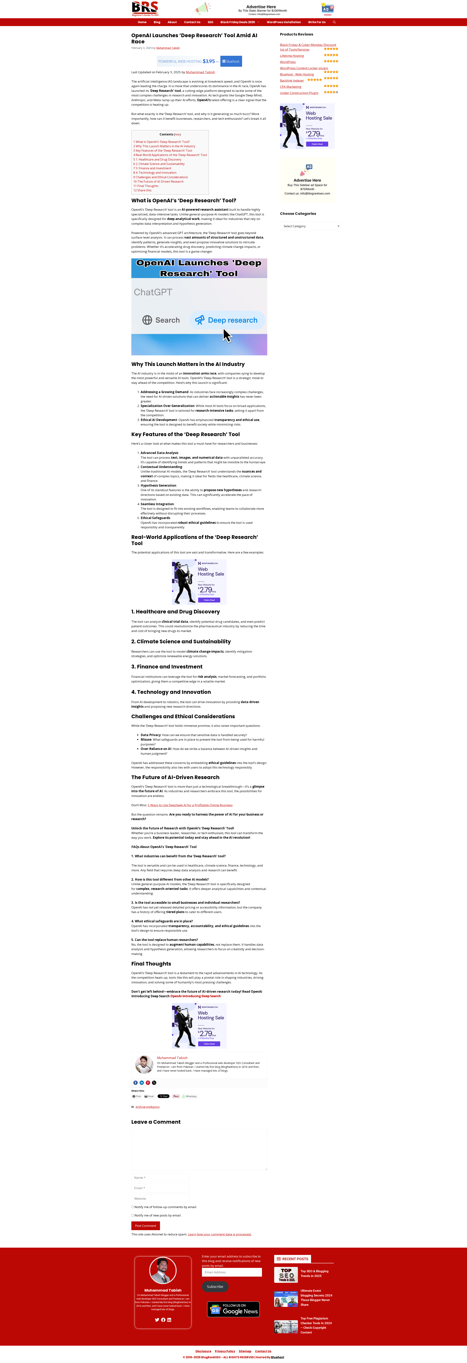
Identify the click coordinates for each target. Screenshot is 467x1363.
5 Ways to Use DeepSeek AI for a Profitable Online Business (190, 805)
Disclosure (203, 1351)
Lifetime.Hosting (292, 56)
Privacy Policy (225, 1351)
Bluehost (277, 1357)
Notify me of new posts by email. (158, 1215)
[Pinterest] (148, 1083)
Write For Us (317, 22)
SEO (210, 22)
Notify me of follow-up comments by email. (165, 1207)
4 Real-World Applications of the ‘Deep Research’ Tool (170, 155)
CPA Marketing (290, 87)
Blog (157, 22)
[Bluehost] (199, 65)
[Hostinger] (199, 604)
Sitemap (245, 1351)
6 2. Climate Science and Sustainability (159, 164)
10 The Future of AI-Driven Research (158, 182)
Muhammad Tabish (200, 72)
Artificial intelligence (148, 1107)
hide (177, 134)
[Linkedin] (142, 1083)
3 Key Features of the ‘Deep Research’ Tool (162, 151)
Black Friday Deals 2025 (238, 22)
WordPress (288, 62)
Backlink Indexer (292, 80)
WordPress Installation (284, 22)
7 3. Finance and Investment (152, 168)
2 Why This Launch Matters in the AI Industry (164, 146)
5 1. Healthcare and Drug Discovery (157, 159)
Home (142, 22)
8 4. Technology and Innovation (154, 173)
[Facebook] (135, 1083)
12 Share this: (142, 190)
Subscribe (215, 1286)
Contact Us (192, 22)
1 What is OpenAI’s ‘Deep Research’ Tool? (161, 142)
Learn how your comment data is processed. (220, 1234)
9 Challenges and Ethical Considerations (160, 177)
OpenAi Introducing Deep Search (195, 996)
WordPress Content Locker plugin (304, 68)
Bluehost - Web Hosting (297, 74)
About (172, 22)
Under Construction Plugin (299, 93)
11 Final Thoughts (145, 186)
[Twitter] (154, 1083)
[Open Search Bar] (334, 22)
